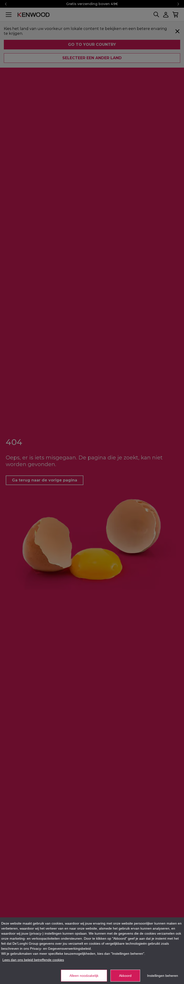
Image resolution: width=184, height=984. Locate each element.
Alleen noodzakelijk (83, 976)
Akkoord (125, 976)
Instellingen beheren (162, 976)
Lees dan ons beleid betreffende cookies (33, 960)
